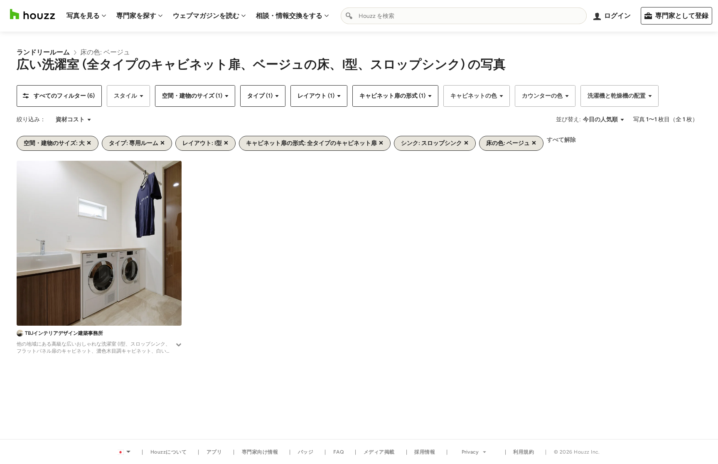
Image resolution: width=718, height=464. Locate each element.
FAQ (338, 452)
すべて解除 (561, 139)
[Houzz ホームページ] (32, 14)
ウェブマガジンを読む (206, 16)
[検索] (349, 15)
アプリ (214, 452)
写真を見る (83, 16)
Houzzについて (168, 452)
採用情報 (424, 452)
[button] (59, 96)
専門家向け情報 (260, 452)
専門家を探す (136, 16)
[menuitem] (86, 15)
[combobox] (464, 15)
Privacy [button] (470, 452)
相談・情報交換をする (289, 16)
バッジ (306, 452)
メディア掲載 (379, 452)
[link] (43, 52)
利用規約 (523, 452)
